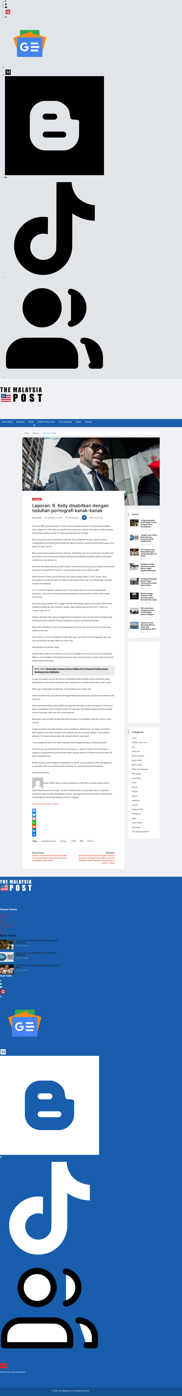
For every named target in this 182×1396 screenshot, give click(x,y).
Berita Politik (137, 760)
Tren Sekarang (65, 422)
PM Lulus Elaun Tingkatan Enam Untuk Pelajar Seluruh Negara (147, 611)
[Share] (73, 834)
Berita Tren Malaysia (140, 769)
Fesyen (135, 791)
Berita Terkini (137, 765)
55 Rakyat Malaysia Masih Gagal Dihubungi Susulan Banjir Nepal (149, 582)
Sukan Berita (137, 823)
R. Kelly (73, 841)
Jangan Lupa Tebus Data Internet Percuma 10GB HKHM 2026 (149, 538)
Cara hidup (136, 778)
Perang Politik (137, 809)
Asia (133, 747)
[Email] (73, 819)
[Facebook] (73, 811)
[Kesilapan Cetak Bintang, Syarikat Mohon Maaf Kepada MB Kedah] (134, 566)
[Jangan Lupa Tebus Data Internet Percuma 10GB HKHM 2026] (134, 537)
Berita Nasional (138, 756)
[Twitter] (73, 815)
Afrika (134, 738)
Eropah (135, 787)
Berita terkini (7, 422)
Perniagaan (136, 814)
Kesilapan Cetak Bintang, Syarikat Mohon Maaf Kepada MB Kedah (148, 567)
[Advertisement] (45, 412)
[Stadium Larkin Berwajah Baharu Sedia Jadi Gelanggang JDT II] (134, 625)
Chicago (63, 841)
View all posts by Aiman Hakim (45, 804)
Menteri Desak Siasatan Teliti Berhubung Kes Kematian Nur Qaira (149, 596)
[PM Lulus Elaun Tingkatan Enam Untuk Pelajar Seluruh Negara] (134, 610)
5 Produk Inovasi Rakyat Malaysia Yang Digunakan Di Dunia (149, 553)
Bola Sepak (136, 774)
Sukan (78, 422)
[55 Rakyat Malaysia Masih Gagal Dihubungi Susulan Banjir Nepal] (134, 581)
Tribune (90, 841)
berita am (136, 751)
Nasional (21, 422)
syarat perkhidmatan (18, 1372)
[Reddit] (73, 827)
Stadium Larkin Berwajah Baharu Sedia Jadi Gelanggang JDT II (148, 626)
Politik (31, 422)
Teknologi (136, 827)
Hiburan (88, 422)
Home (26, 433)
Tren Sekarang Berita (140, 832)
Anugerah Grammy (48, 841)
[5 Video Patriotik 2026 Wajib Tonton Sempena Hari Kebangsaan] (134, 522)
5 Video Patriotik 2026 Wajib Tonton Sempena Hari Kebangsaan (149, 523)
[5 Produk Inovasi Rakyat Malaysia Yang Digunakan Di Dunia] (134, 552)
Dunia (134, 782)
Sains (134, 818)
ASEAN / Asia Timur (46, 422)
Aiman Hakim (37, 518)
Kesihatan (136, 800)
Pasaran (135, 805)
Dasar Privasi (5, 1372)
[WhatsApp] (73, 823)
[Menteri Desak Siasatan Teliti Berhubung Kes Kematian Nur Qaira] (134, 596)
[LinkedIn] (73, 830)
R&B (81, 841)
